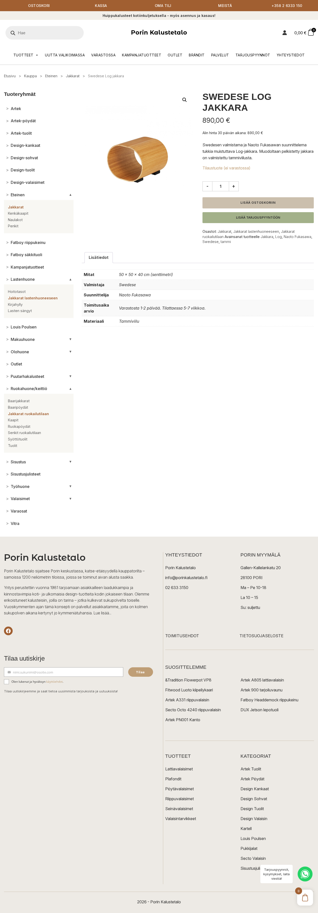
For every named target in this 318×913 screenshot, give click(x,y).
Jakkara (267, 237)
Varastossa (103, 55)
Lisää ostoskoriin (258, 202)
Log (278, 237)
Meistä (225, 5)
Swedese (210, 241)
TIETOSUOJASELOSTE (261, 635)
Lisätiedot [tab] (99, 257)
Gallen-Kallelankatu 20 (260, 567)
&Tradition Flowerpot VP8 (188, 679)
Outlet (175, 55)
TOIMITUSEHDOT (182, 635)
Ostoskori (39, 5)
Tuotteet (23, 55)
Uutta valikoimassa (65, 55)
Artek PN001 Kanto (182, 719)
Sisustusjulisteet (254, 868)
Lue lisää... (102, 612)
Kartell (246, 828)
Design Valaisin (253, 818)
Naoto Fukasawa (297, 237)
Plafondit (173, 778)
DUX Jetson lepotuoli (259, 709)
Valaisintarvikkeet (180, 818)
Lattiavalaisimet (179, 768)
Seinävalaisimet (179, 808)
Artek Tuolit (250, 768)
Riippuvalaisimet (179, 798)
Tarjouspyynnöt (253, 55)
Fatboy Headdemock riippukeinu (269, 699)
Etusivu (10, 76)
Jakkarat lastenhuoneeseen (256, 231)
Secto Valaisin (253, 858)
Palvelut (220, 55)
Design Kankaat (254, 788)
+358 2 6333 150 (287, 5)
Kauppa (30, 76)
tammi (226, 241)
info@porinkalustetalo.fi (186, 577)
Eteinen (51, 76)
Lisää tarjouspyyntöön (258, 217)
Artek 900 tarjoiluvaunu (261, 689)
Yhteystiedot (291, 55)
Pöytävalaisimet (179, 788)
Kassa (101, 5)
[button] (184, 99)
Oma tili (163, 5)
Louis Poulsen (253, 838)
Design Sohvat (253, 798)
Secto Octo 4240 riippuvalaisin (193, 709)
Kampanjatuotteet (141, 55)
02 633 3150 (176, 587)
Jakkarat (73, 76)
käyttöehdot (54, 681)
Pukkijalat (248, 848)
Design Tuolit (252, 808)
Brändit (197, 55)
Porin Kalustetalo (159, 32)
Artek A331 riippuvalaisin (187, 699)
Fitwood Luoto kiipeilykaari (189, 689)
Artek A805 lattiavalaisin (262, 679)
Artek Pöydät (252, 778)
